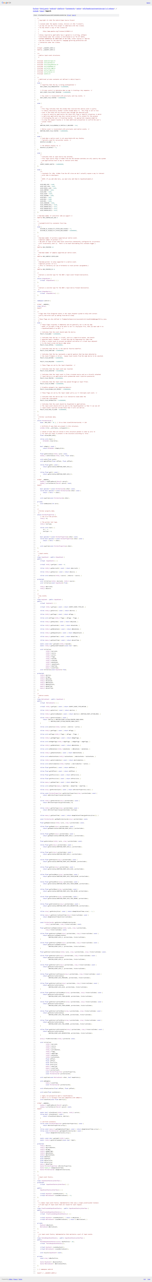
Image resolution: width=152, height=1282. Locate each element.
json (148, 1279)
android (53, 8)
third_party (44, 8)
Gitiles (10, 1279)
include (35, 11)
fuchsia (35, 8)
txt (145, 1279)
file (69, 15)
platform (60, 8)
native (78, 8)
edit (73, 15)
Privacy (15, 1279)
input (42, 11)
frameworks (70, 8)
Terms (20, 1279)
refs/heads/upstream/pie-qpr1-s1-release (98, 8)
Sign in (148, 3)
